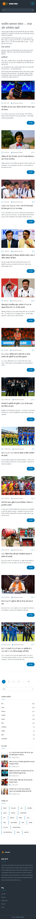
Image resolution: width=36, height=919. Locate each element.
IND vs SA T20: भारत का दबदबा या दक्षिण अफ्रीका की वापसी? (17, 454)
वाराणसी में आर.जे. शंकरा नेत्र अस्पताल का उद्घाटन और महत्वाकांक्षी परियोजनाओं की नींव (20, 790)
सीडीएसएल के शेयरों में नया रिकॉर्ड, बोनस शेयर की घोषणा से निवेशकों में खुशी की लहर (21, 772)
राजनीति (18, 715)
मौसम (18, 735)
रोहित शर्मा (12, 818)
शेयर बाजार (13, 808)
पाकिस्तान (13, 813)
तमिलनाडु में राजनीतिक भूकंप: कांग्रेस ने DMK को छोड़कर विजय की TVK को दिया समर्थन (16, 306)
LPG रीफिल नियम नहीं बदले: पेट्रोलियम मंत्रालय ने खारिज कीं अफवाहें (16, 555)
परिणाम (18, 832)
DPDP (2, 907)
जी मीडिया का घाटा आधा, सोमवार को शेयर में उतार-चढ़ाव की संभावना (18, 108)
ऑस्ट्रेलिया (29, 808)
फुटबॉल (4, 813)
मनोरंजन (18, 711)
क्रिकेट (4, 808)
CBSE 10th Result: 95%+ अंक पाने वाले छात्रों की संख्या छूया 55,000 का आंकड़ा (17, 207)
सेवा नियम (3, 897)
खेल (18, 703)
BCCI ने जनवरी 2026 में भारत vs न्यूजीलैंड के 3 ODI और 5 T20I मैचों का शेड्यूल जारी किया (16, 650)
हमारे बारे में (3, 894)
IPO (4, 818)
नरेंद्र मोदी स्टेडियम (16, 827)
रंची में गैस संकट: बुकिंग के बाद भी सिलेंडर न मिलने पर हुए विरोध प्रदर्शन (17, 503)
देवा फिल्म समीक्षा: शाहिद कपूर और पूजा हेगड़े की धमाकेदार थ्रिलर (20, 781)
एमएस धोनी (26, 832)
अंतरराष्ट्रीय (18, 739)
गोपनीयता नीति (4, 900)
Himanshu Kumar (18, 103)
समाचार (18, 719)
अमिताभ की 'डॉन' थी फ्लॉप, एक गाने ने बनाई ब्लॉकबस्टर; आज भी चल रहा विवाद (17, 157)
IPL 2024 (5, 827)
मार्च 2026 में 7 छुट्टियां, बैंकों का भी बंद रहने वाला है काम (17, 602)
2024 (28, 818)
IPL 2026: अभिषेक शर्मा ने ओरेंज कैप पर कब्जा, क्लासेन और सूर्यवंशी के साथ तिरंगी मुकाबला (15, 355)
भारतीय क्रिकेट (23, 813)
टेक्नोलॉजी (18, 727)
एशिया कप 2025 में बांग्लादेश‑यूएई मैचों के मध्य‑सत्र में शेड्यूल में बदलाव (22, 763)
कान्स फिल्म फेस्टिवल (7, 832)
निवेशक (20, 818)
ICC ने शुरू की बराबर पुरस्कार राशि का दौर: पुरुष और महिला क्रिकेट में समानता (21, 754)
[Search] (33, 10)
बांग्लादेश (30, 822)
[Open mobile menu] (33, 3)
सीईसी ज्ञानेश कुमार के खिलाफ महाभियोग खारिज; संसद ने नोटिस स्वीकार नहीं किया (18, 256)
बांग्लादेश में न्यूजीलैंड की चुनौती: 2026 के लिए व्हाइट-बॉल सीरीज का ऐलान (17, 404)
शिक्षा (18, 723)
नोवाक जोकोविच (13, 822)
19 (28, 681)
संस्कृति (18, 731)
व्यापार (18, 707)
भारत (21, 808)
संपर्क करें (3, 904)
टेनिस (23, 822)
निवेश (4, 822)
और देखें (30, 122)
